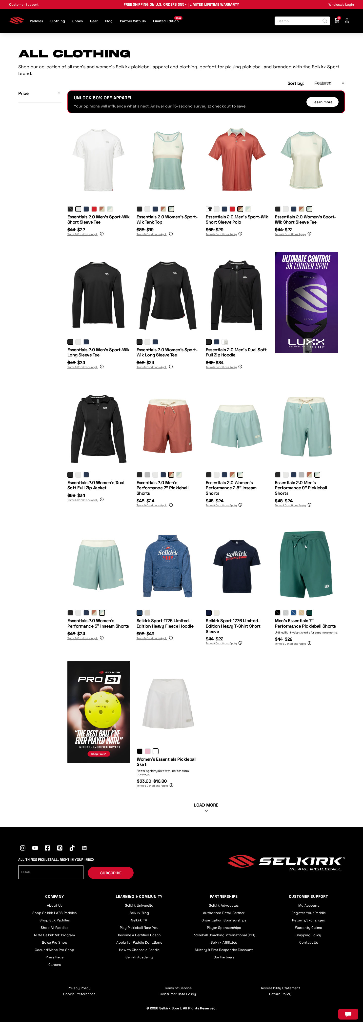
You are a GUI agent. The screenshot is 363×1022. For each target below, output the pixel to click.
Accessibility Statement (280, 988)
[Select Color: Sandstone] (301, 613)
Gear (94, 21)
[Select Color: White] (78, 209)
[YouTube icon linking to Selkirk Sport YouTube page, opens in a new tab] (35, 848)
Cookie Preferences (79, 994)
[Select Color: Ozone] (286, 613)
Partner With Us (133, 21)
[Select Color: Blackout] (278, 613)
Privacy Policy (79, 988)
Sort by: (296, 83)
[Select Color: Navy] (86, 209)
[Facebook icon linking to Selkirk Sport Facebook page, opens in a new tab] (47, 848)
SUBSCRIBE (110, 873)
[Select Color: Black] (70, 209)
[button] (39, 93)
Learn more (322, 102)
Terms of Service (178, 988)
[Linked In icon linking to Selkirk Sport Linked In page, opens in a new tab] (84, 848)
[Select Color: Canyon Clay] (102, 209)
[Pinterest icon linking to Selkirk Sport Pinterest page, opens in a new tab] (59, 848)
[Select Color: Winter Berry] (148, 751)
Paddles (36, 21)
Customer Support (24, 4)
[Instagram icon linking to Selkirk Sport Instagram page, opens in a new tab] (22, 848)
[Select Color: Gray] (147, 475)
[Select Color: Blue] (139, 613)
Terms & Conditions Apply (82, 234)
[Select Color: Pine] (309, 613)
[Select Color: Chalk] (156, 751)
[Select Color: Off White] (217, 613)
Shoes (77, 21)
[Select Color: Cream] (147, 613)
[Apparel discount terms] (101, 234)
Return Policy (280, 994)
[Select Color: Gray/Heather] (224, 342)
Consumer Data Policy (178, 994)
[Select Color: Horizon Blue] (110, 209)
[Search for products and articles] (325, 21)
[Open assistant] (348, 1014)
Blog (109, 21)
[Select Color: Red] (94, 209)
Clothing (57, 21)
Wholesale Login (341, 4)
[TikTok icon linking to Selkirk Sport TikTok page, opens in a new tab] (72, 848)
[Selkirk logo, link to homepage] (16, 22)
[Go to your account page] (347, 21)
